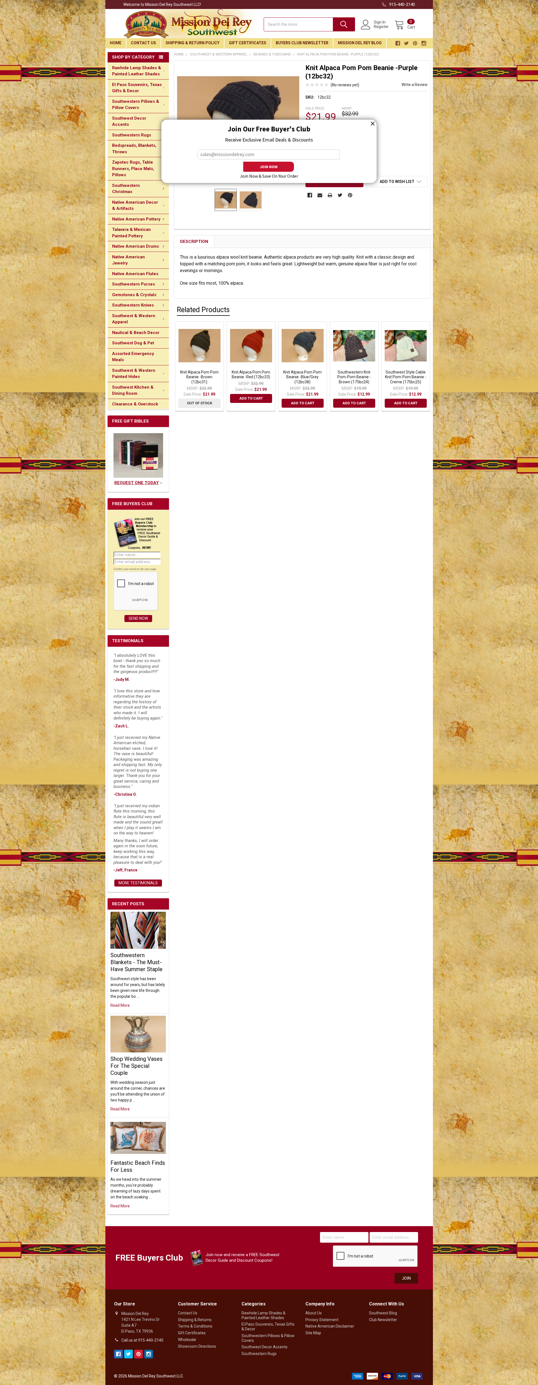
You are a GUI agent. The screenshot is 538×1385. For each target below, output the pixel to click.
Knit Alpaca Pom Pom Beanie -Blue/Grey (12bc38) (302, 377)
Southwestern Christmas (126, 188)
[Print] (330, 195)
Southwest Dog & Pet (133, 342)
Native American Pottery (136, 219)
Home (115, 43)
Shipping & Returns (195, 1319)
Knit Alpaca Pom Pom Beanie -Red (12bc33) (251, 374)
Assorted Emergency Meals (133, 357)
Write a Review (415, 84)
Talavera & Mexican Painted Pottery (131, 232)
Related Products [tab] (203, 310)
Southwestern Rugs (131, 135)
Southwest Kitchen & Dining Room (133, 390)
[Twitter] (340, 195)
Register (381, 26)
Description (194, 241)
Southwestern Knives (133, 305)
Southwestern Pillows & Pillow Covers (135, 104)
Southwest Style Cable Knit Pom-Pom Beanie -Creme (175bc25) (405, 377)
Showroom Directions (197, 1346)
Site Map (313, 1333)
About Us (313, 1313)
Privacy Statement (321, 1319)
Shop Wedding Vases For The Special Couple (136, 1065)
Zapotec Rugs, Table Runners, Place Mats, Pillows (133, 168)
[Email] (320, 195)
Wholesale (187, 1339)
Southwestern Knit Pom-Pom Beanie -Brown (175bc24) (354, 377)
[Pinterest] (350, 195)
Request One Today (136, 482)
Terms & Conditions (195, 1326)
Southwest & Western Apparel (133, 319)
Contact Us (143, 43)
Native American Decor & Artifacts (135, 205)
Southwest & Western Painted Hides (133, 373)
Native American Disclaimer (329, 1326)
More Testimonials (138, 883)
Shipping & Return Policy (192, 43)
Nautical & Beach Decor (135, 332)
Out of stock (199, 403)
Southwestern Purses (133, 284)
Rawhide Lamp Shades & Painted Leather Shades (136, 71)
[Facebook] (309, 195)
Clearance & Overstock (135, 404)
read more (120, 1005)
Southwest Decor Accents (129, 121)
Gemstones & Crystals (134, 294)
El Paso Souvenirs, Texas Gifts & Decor (137, 88)
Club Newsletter (383, 1319)
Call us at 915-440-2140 (142, 1340)
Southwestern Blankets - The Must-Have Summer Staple (136, 962)
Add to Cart (251, 398)
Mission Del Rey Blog (360, 43)
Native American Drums (135, 246)
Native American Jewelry (128, 260)
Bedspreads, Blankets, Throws (134, 148)
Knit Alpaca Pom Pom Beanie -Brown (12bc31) (199, 377)
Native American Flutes (135, 273)
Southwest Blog (383, 1313)
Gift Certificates (247, 43)
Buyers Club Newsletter (302, 43)
